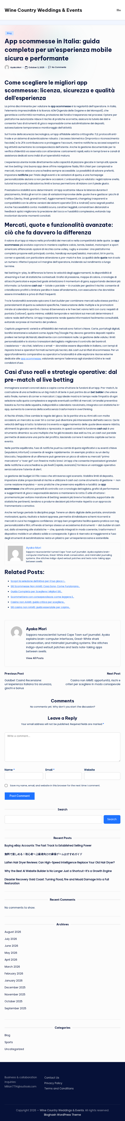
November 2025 (15, 994)
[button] (35, 658)
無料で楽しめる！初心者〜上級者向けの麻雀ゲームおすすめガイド (43, 854)
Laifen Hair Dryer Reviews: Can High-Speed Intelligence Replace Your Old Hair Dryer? (60, 862)
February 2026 (14, 973)
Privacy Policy (53, 1083)
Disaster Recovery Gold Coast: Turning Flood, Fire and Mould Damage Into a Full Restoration (57, 881)
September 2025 (15, 1008)
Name (10, 770)
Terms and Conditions (59, 1088)
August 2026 (13, 932)
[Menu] (118, 10)
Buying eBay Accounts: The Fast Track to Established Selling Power (48, 845)
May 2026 (11, 953)
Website (89, 770)
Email (49, 770)
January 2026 (14, 980)
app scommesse (31, 358)
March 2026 (12, 967)
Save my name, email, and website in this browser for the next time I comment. (55, 785)
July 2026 (11, 939)
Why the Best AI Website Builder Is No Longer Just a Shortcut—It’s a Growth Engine (58, 871)
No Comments (59, 67)
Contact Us (51, 1077)
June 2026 (11, 946)
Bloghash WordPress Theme (62, 1115)
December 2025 (15, 987)
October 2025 (13, 1001)
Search (62, 809)
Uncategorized (14, 1049)
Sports (9, 1042)
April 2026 (11, 960)
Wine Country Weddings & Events (43, 10)
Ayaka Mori (36, 629)
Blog (9, 33)
